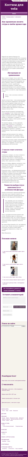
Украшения (15, 410)
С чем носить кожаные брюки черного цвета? (14, 279)
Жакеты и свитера (6, 419)
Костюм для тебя (14, 7)
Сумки (10, 410)
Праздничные (5, 439)
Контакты (25, 0)
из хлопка (7, 113)
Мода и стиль (5, 423)
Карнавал (4, 441)
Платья (3, 420)
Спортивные (5, 444)
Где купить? (4, 448)
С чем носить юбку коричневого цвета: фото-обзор (14, 252)
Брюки (7, 417)
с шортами (9, 125)
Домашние (21, 417)
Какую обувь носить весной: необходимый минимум (13, 380)
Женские (4, 416)
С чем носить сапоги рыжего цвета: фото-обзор (13, 265)
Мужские (4, 429)
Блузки (3, 417)
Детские (3, 413)
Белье (3, 410)
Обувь (7, 410)
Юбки (11, 420)
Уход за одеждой (19, 448)
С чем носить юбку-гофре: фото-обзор (12, 277)
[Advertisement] (14, 40)
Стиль (3, 424)
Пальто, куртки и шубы (8, 437)
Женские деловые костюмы (17, 419)
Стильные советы (10, 16)
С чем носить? (18, 16)
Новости (4, 432)
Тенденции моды (19, 426)
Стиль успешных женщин (8, 426)
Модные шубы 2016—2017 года (9, 394)
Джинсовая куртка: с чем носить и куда (11, 402)
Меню (14, 13)
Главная (3, 16)
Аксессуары (4, 409)
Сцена (8, 441)
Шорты (7, 420)
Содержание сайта (17, 0)
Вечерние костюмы (14, 417)
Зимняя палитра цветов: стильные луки (11, 398)
